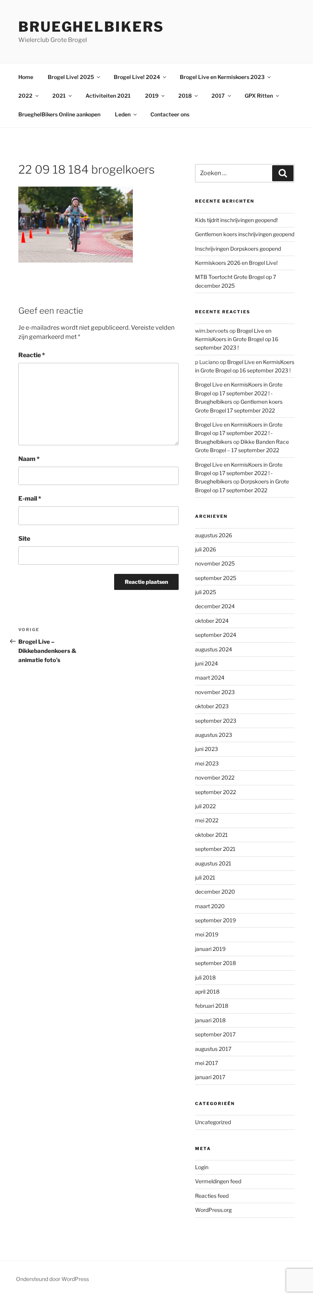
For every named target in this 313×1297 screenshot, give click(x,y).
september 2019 (215, 920)
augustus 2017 (213, 1049)
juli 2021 (205, 877)
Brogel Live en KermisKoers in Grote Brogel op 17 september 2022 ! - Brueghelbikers (238, 393)
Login (201, 1167)
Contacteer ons (169, 114)
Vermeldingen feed (218, 1181)
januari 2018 (210, 1020)
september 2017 (215, 1034)
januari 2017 (210, 1077)
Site (24, 538)
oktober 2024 (212, 620)
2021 (59, 95)
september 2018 (215, 963)
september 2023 (215, 720)
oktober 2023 (212, 706)
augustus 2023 (213, 734)
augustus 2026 (213, 535)
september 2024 (215, 635)
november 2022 (214, 777)
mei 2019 (206, 934)
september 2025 (215, 578)
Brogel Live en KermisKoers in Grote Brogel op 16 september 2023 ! (236, 339)
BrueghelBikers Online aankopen (59, 114)
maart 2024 (209, 677)
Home (25, 77)
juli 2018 (205, 977)
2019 (151, 95)
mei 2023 (207, 763)
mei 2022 (206, 820)
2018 (185, 95)
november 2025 (215, 563)
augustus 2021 (213, 863)
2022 (25, 95)
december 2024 (215, 606)
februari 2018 (211, 1005)
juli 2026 (205, 549)
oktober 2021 (211, 834)
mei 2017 (206, 1063)
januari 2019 (210, 949)
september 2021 (215, 849)
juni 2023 (206, 749)
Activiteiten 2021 (108, 95)
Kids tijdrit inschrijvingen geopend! (236, 220)
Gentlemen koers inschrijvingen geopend (244, 234)
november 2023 (215, 692)
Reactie (31, 355)
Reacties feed (212, 1195)
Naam (29, 458)
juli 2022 (205, 806)
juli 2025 (205, 592)
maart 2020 (210, 906)
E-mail (29, 498)
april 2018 (207, 991)
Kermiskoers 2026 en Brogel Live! (236, 262)
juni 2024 (206, 663)
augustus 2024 (213, 649)
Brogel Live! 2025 (71, 77)
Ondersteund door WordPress (52, 1279)
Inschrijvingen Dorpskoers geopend (238, 248)
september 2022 (215, 792)
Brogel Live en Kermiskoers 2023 (222, 77)
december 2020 (215, 891)
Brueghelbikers (91, 26)
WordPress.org (213, 1210)
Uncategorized (213, 1122)
